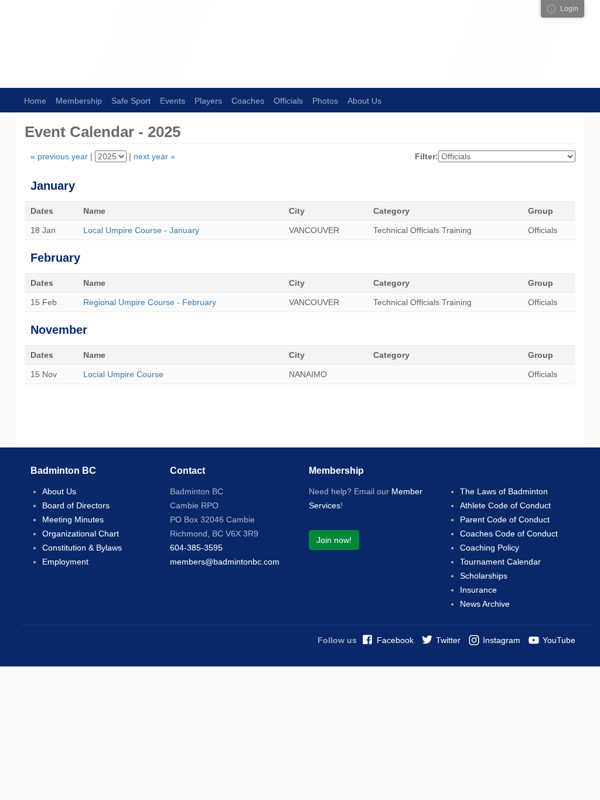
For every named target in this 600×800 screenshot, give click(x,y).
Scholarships (483, 575)
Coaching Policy (489, 547)
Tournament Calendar (500, 561)
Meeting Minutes (73, 519)
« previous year (59, 156)
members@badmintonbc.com (224, 561)
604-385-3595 (196, 547)
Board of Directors (76, 505)
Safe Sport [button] (131, 100)
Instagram (501, 640)
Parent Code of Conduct (505, 519)
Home (35, 100)
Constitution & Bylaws (82, 547)
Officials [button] (288, 100)
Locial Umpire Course (123, 374)
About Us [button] (364, 100)
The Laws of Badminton (504, 491)
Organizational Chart (80, 533)
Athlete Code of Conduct (505, 505)
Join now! (334, 540)
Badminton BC (147, 44)
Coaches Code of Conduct (509, 533)
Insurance (478, 589)
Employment (65, 561)
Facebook (395, 640)
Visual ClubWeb (551, 8)
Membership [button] (79, 100)
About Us (59, 491)
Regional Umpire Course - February (149, 302)
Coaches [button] (247, 100)
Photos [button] (325, 100)
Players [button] (208, 100)
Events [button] (172, 100)
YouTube (559, 640)
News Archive (485, 603)
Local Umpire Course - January (141, 230)
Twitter (448, 640)
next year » (154, 156)
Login (569, 9)
